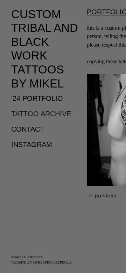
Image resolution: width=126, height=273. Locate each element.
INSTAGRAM (31, 144)
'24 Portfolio (37, 98)
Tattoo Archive (41, 114)
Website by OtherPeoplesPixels (41, 262)
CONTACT (27, 129)
